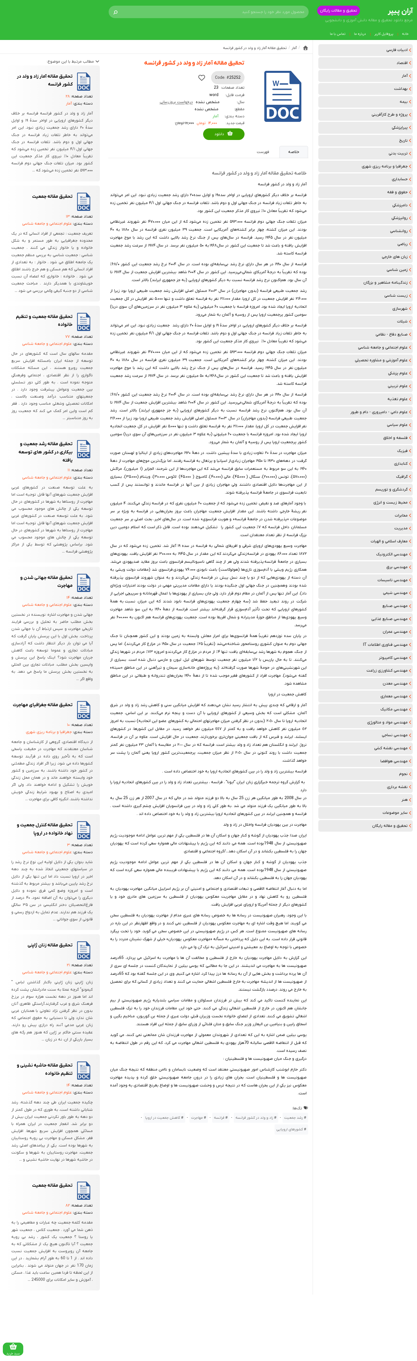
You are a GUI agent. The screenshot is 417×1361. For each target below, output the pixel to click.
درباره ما (360, 34)
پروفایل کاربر (383, 34)
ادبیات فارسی (397, 50)
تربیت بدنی (398, 153)
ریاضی (402, 244)
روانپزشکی (399, 218)
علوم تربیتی (398, 386)
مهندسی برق (397, 567)
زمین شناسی (397, 270)
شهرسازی (400, 308)
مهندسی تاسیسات (393, 580)
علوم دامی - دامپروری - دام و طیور (379, 412)
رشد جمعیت (293, 1117)
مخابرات (401, 515)
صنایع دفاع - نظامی (392, 334)
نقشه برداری (397, 787)
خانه (405, 34)
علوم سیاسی (397, 425)
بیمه (404, 102)
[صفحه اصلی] (305, 48)
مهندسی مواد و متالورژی (387, 722)
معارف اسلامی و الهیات (389, 541)
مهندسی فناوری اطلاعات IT (385, 644)
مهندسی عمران (395, 631)
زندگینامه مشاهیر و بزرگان (385, 282)
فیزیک (402, 451)
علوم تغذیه (397, 399)
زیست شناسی (396, 295)
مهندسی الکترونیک (392, 554)
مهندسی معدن (395, 683)
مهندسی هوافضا (394, 761)
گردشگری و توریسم (391, 489)
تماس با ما (338, 34)
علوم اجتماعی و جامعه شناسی (383, 347)
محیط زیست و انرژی (390, 502)
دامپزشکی (400, 205)
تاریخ (403, 140)
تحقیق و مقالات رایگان (338, 10)
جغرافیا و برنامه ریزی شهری (385, 166)
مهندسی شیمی (395, 593)
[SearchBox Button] (115, 12)
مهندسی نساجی (395, 735)
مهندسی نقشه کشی (391, 748)
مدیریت (401, 528)
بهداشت (401, 89)
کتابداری (401, 463)
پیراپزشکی (400, 127)
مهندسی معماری (394, 696)
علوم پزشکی (398, 373)
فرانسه (219, 1117)
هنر (404, 799)
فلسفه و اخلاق (395, 438)
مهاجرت (197, 1117)
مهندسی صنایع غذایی (389, 619)
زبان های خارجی (395, 257)
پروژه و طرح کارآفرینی (390, 114)
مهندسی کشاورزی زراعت (387, 670)
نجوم (403, 774)
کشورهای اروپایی (289, 1129)
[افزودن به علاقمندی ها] (201, 77)
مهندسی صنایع (395, 606)
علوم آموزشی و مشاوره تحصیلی (381, 360)
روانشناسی (399, 231)
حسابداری (400, 179)
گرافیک (402, 476)
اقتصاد (402, 63)
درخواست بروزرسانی (176, 102)
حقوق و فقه (397, 192)
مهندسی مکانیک (394, 709)
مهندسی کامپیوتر (393, 658)
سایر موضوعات (395, 813)
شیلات (402, 321)
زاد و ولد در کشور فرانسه (254, 1117)
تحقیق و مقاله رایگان (390, 826)
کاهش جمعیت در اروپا (162, 1117)
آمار (405, 75)
